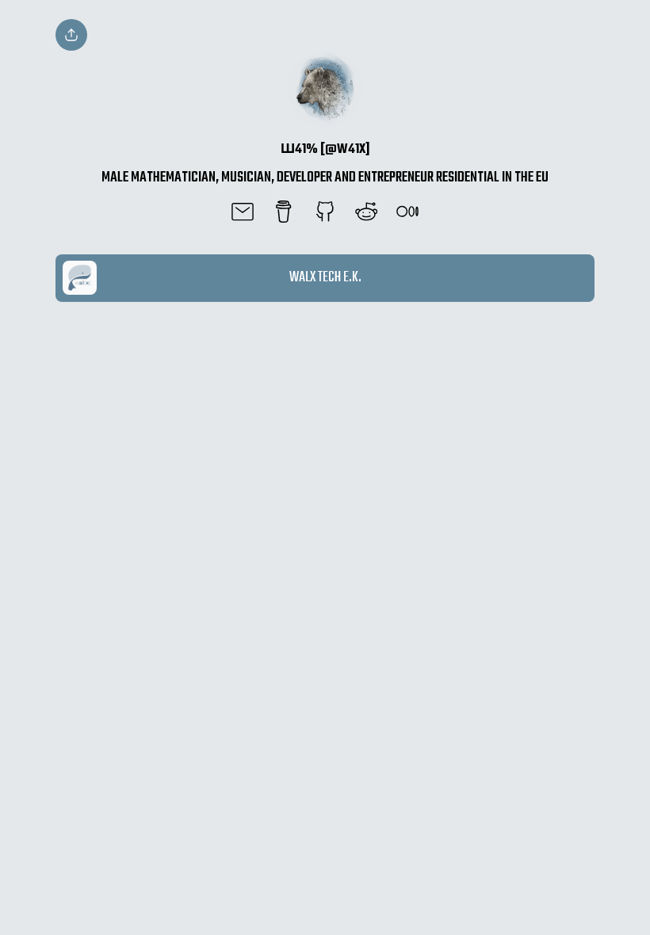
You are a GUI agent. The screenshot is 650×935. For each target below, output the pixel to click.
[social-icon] (242, 213)
